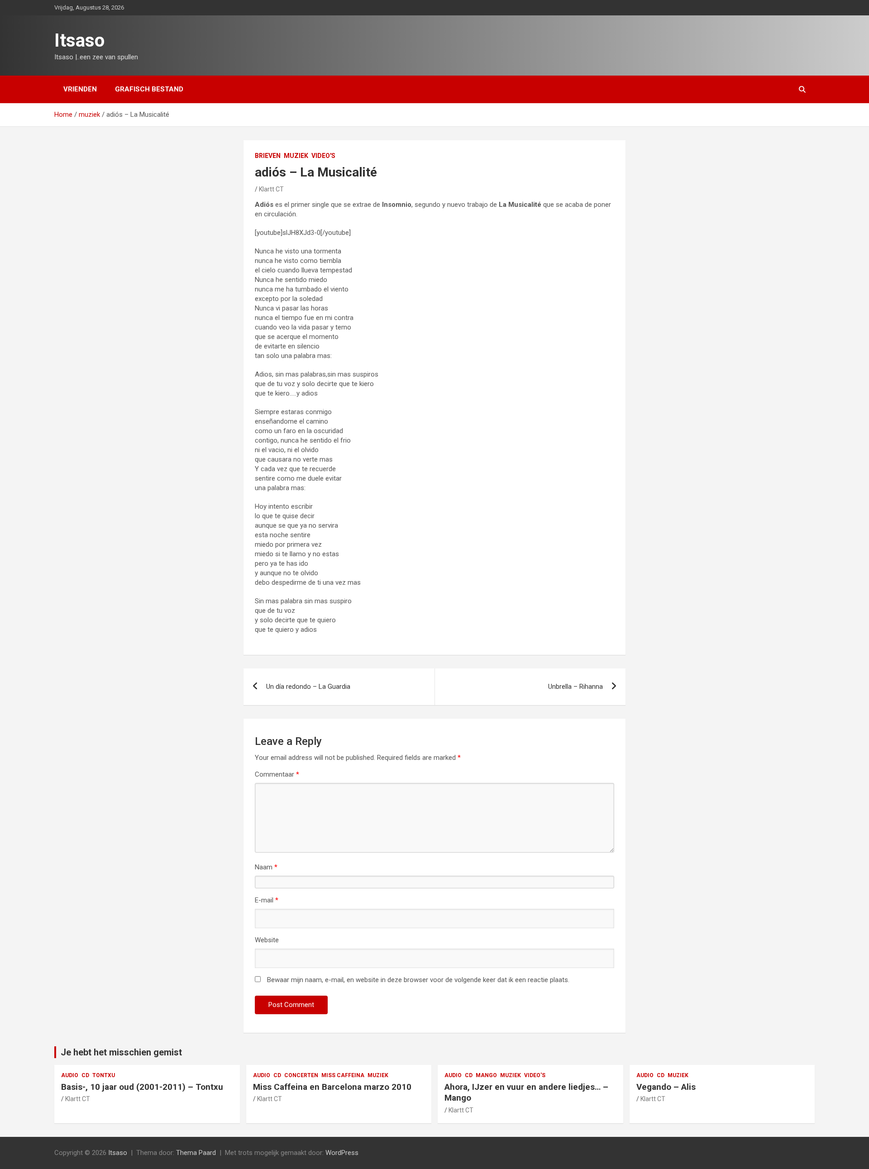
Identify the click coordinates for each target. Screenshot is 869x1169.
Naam (266, 867)
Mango (486, 1075)
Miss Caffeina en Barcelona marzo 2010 (332, 1087)
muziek (296, 155)
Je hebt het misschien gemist (121, 1052)
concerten (301, 1075)
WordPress (341, 1153)
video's (323, 155)
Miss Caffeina (342, 1075)
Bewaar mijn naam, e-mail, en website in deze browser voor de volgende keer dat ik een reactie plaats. (418, 980)
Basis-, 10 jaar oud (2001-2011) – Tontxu (142, 1087)
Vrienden (80, 89)
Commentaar (277, 774)
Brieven (268, 155)
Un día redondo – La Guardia (308, 686)
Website (267, 940)
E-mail (266, 900)
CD (85, 1075)
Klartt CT (271, 189)
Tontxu (103, 1075)
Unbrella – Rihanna (575, 686)
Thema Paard (196, 1153)
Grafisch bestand (149, 89)
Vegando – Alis (666, 1087)
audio (69, 1075)
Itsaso (79, 40)
